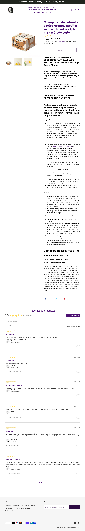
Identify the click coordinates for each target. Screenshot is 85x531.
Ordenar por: (63, 326)
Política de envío (10, 508)
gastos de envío (61, 41)
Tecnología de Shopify (74, 527)
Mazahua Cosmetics (64, 527)
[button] (34, 315)
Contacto (16, 505)
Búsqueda (8, 505)
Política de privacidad (28, 505)
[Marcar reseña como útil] (78, 346)
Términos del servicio (23, 508)
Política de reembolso (11, 510)
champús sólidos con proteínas (62, 146)
